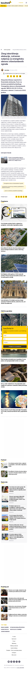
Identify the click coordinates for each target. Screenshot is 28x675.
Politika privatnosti (14, 645)
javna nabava (5, 631)
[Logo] (6, 2)
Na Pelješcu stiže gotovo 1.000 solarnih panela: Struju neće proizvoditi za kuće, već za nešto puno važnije (13, 275)
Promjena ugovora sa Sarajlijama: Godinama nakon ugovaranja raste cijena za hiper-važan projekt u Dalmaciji (17, 508)
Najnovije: (3, 5)
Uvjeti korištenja (14, 648)
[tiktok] (14, 662)
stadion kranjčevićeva (17, 627)
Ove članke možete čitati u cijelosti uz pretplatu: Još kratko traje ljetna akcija (12, 224)
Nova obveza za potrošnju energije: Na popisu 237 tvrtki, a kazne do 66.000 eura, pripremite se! (14, 411)
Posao (14, 641)
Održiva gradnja (7, 49)
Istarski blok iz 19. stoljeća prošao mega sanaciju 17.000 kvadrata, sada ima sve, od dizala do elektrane (13, 301)
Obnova (11, 521)
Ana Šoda (7, 70)
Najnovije (4, 482)
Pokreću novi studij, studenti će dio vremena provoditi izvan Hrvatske (17, 590)
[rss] (19, 662)
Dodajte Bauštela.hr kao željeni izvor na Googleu (15, 73)
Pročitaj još (5, 587)
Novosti (11, 493)
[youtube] (9, 662)
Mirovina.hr (14, 654)
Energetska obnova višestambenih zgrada (13, 183)
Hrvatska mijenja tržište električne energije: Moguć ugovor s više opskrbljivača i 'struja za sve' (16, 536)
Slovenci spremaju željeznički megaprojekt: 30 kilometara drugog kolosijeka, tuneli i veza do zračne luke (17, 498)
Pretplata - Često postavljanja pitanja (14, 650)
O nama (14, 636)
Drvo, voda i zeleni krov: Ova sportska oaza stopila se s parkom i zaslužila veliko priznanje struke (14, 385)
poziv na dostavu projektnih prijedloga (13, 190)
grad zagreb (5, 627)
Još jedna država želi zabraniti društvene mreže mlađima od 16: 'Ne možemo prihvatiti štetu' (17, 600)
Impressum (14, 638)
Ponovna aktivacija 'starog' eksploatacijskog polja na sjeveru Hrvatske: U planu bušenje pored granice (17, 527)
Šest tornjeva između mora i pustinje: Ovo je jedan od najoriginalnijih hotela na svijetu (13, 360)
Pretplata (21, 2)
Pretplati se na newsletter (15, 346)
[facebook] (17, 662)
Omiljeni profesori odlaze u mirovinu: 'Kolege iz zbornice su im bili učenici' (17, 615)
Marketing (14, 643)
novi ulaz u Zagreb (15, 629)
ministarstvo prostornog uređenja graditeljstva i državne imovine (13, 187)
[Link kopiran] (24, 197)
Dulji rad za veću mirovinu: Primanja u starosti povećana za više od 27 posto (17, 608)
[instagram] (11, 662)
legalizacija (5, 629)
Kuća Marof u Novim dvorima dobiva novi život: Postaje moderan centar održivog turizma (12, 249)
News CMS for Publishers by (14, 667)
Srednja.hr (14, 652)
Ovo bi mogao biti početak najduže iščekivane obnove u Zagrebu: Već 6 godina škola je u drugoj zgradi (17, 517)
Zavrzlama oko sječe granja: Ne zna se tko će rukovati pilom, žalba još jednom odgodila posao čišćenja (17, 489)
